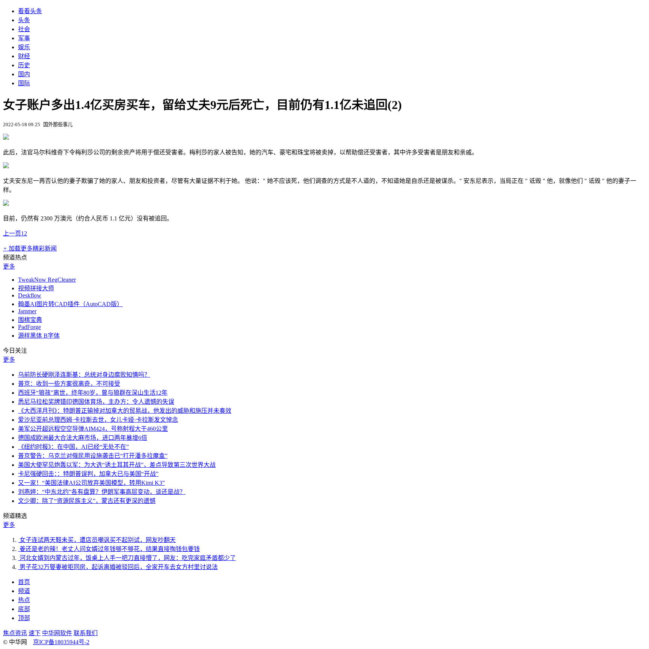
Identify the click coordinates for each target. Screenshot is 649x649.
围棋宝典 (30, 320)
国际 (24, 83)
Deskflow (29, 295)
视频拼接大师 (36, 288)
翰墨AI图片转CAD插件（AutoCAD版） (70, 304)
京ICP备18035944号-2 (61, 642)
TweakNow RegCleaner (47, 279)
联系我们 (86, 633)
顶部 (24, 618)
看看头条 (30, 11)
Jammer (27, 311)
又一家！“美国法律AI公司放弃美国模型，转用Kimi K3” (91, 483)
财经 (24, 56)
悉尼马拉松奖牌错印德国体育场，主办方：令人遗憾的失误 (96, 401)
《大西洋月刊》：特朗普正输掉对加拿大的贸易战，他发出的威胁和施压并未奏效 (124, 411)
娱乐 (24, 47)
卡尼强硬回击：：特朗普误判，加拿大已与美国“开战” (88, 474)
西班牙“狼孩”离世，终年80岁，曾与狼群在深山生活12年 (93, 392)
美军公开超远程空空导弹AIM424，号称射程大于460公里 (93, 429)
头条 (24, 20)
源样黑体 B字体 (39, 335)
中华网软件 (57, 633)
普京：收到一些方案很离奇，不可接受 (69, 383)
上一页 (12, 233)
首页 (24, 582)
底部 (24, 609)
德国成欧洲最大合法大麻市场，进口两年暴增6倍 (82, 438)
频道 (24, 591)
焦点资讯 (15, 633)
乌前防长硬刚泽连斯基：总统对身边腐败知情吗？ (84, 374)
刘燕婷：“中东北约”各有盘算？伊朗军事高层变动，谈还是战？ (102, 492)
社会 (24, 29)
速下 (35, 633)
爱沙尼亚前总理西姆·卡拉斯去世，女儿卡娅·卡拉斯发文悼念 (98, 420)
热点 (24, 600)
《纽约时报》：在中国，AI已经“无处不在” (73, 447)
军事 (24, 38)
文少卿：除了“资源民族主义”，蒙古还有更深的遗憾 (86, 501)
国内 (24, 74)
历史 (24, 65)
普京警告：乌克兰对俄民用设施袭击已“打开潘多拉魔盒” (93, 456)
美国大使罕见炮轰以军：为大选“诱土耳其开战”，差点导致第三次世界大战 (117, 465)
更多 (9, 266)
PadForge (29, 327)
